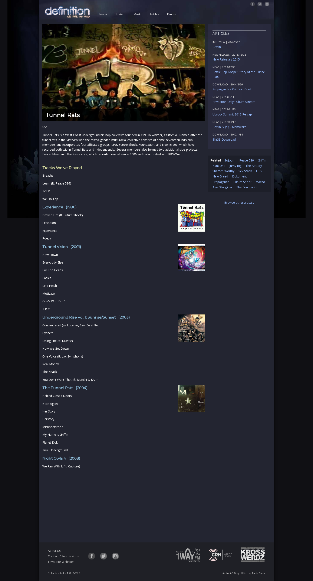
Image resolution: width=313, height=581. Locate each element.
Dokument (239, 176)
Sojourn (229, 160)
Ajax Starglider (222, 187)
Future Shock (242, 182)
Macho (260, 182)
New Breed (220, 176)
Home (103, 14)
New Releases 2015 (226, 59)
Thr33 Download (224, 139)
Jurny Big (235, 166)
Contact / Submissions (63, 556)
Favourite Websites (61, 562)
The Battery (254, 166)
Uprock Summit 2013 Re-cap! (232, 114)
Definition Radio (57, 573)
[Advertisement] (123, 505)
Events (171, 14)
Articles (154, 14)
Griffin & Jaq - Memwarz (229, 127)
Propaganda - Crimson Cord (231, 89)
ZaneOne (218, 166)
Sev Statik (245, 171)
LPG (259, 171)
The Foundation (247, 187)
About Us (54, 551)
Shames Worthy (223, 171)
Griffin (216, 47)
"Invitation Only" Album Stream (233, 102)
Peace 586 (246, 160)
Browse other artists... (239, 202)
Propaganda (220, 182)
